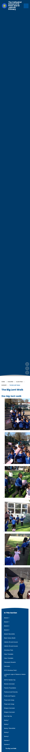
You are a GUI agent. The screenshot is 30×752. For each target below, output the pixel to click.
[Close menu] (26, 5)
